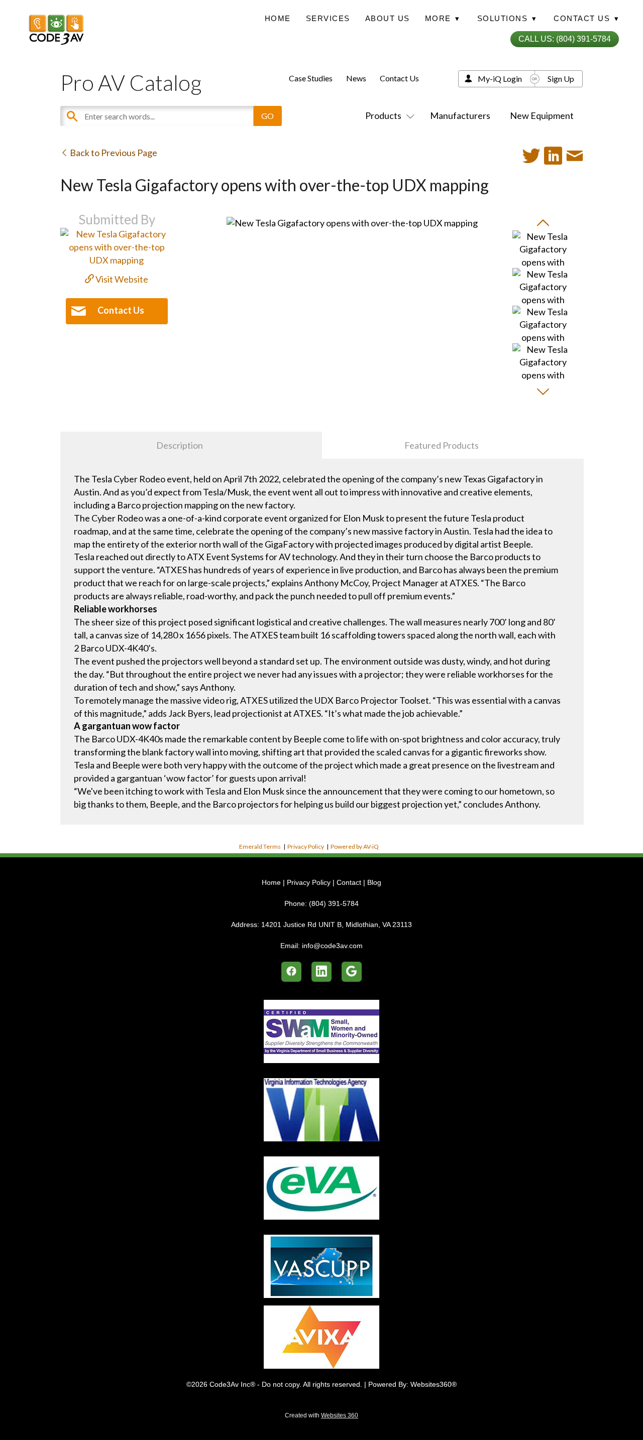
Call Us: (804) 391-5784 (564, 39)
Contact (349, 882)
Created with (321, 1415)
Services (328, 18)
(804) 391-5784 (334, 903)
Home (278, 18)
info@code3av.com (332, 946)
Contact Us (399, 78)
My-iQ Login (500, 78)
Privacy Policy (305, 846)
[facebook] (291, 972)
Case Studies (311, 78)
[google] (352, 972)
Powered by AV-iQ (355, 846)
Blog (374, 882)
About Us (387, 18)
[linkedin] (321, 972)
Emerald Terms (260, 846)
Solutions (507, 18)
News (356, 78)
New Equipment (542, 115)
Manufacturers (460, 115)
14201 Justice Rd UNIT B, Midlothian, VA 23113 (336, 925)
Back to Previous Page (112, 152)
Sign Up (561, 78)
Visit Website (121, 279)
